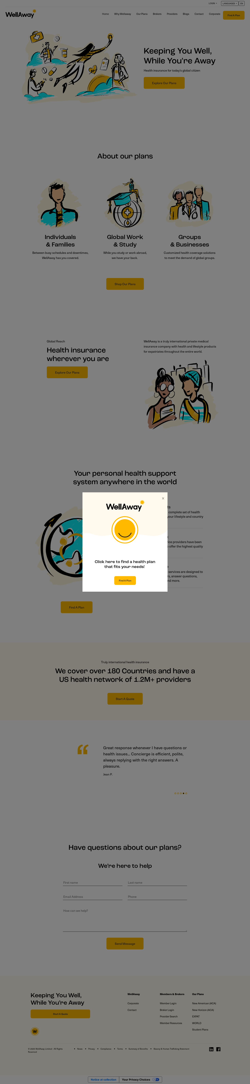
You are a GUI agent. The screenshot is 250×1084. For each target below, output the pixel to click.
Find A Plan (125, 580)
